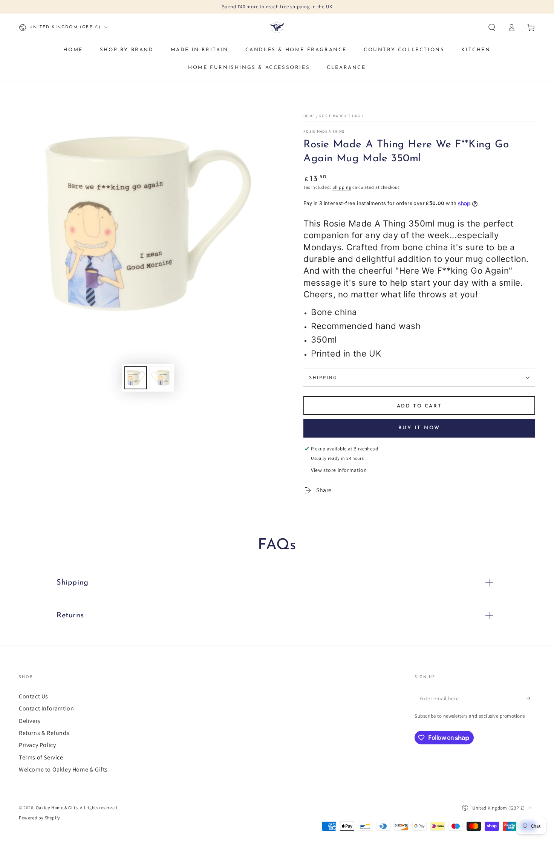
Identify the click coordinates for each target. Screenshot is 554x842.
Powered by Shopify (39, 818)
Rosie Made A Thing (339, 115)
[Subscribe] (530, 698)
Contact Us (33, 696)
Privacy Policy (37, 745)
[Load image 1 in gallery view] (135, 377)
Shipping (342, 187)
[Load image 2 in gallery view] (160, 377)
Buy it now (419, 428)
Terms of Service (41, 757)
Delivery (30, 721)
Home (309, 115)
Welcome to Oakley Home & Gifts (63, 769)
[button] (492, 27)
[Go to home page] (277, 27)
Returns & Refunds (44, 733)
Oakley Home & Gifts (57, 807)
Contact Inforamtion (46, 708)
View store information (339, 470)
